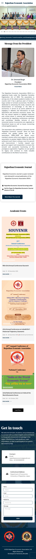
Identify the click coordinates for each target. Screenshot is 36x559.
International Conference (9, 260)
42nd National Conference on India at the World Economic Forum (17, 394)
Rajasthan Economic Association (19, 3)
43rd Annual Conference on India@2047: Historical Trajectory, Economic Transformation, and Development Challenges (16, 330)
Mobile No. (6, 499)
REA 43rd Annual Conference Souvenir (16, 266)
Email (4, 493)
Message (5, 506)
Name (5, 486)
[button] (1, 19)
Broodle (25, 554)
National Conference (8, 387)
